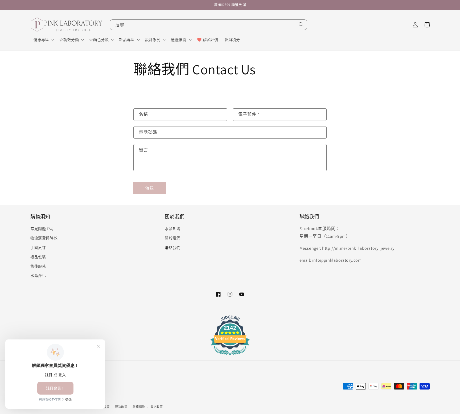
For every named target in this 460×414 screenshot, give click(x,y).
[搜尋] (301, 24)
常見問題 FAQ (42, 228)
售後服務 (38, 266)
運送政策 (156, 407)
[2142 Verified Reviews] (230, 356)
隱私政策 (121, 407)
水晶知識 (172, 228)
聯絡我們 (172, 247)
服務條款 (139, 407)
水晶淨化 (38, 275)
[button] (43, 39)
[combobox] (208, 25)
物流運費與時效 (44, 238)
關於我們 (172, 238)
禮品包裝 (38, 257)
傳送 (149, 187)
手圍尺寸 (38, 247)
